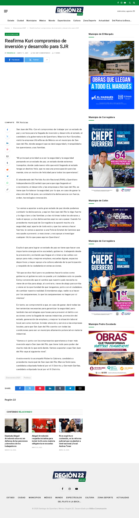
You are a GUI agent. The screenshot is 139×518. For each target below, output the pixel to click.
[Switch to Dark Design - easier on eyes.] (129, 3)
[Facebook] (7, 129)
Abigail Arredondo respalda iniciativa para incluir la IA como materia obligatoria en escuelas (43, 440)
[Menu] (6, 11)
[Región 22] (69, 11)
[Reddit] (7, 169)
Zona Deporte (89, 21)
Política (27, 378)
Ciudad (20, 21)
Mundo (52, 21)
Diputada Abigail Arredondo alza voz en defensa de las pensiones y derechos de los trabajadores (16, 441)
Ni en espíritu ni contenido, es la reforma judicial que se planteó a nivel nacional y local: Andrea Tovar (70, 441)
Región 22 (11, 53)
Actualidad (104, 21)
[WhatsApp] (7, 182)
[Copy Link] (7, 189)
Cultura (76, 21)
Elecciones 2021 (12, 34)
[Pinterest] (7, 149)
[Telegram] (7, 176)
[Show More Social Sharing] (47, 59)
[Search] (134, 2)
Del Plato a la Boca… (121, 21)
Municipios (31, 21)
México (42, 21)
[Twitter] (7, 136)
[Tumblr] (7, 162)
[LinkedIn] (7, 143)
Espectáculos (64, 21)
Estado (11, 21)
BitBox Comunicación (98, 509)
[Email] (7, 156)
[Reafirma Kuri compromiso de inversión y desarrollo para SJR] (44, 91)
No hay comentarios (41, 53)
